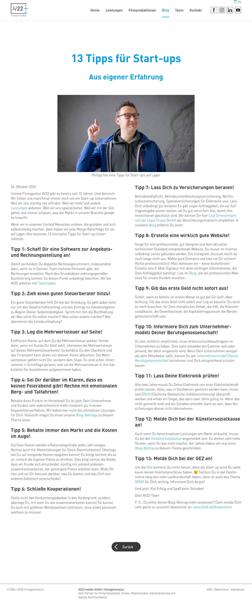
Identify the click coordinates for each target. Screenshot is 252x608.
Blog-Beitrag (144, 448)
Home (95, 10)
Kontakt (196, 10)
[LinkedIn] (230, 10)
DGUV (146, 394)
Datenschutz (221, 589)
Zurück (127, 546)
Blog (165, 10)
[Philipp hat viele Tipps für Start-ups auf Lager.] (126, 171)
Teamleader (46, 283)
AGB (209, 589)
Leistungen (114, 10)
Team (179, 10)
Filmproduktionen (142, 10)
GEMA (140, 481)
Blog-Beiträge (86, 415)
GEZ (150, 467)
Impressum (237, 589)
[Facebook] (214, 10)
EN (239, 2)
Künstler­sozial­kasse (166, 438)
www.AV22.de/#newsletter (212, 507)
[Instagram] (222, 10)
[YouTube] (238, 10)
